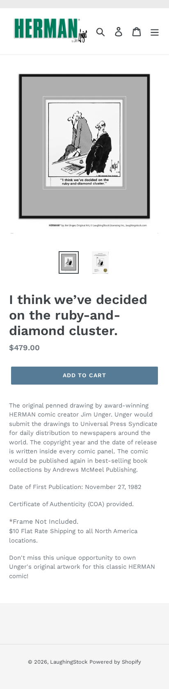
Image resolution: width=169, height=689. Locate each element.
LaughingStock (68, 662)
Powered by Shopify (115, 662)
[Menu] (155, 31)
